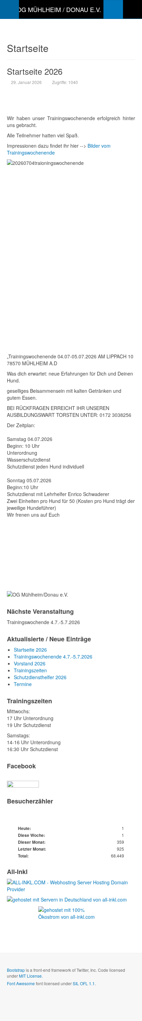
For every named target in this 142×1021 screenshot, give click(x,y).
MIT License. (31, 976)
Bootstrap (16, 970)
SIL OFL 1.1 (84, 983)
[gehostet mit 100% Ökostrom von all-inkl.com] (71, 917)
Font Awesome (21, 983)
